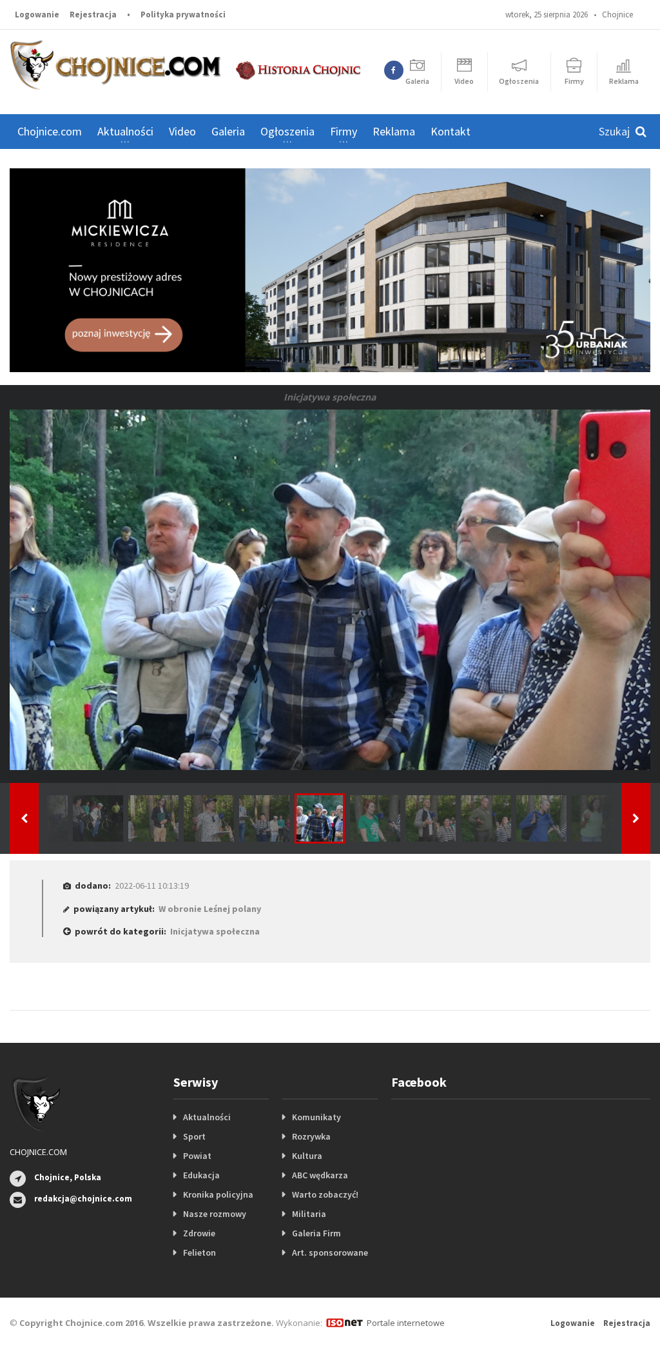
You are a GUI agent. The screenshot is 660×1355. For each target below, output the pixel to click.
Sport (194, 1136)
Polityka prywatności (183, 14)
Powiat (197, 1156)
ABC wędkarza (320, 1175)
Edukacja (201, 1175)
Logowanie (37, 14)
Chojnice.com (49, 131)
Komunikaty (316, 1117)
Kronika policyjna (218, 1194)
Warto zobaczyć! (325, 1194)
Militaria (309, 1214)
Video (182, 131)
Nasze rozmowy (214, 1214)
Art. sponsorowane (330, 1252)
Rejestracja (93, 14)
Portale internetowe (406, 1323)
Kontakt (451, 131)
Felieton (199, 1252)
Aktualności (207, 1117)
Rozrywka (311, 1136)
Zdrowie (199, 1233)
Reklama (394, 131)
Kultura (307, 1156)
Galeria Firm (316, 1233)
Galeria (228, 131)
